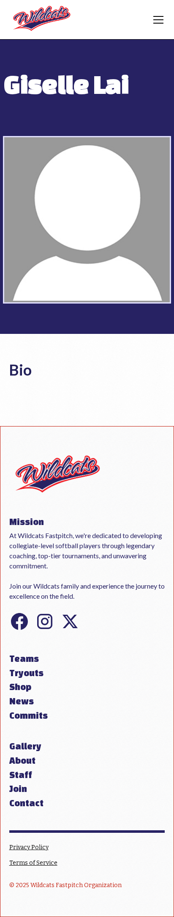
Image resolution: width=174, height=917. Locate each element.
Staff (20, 775)
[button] (156, 20)
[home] (42, 19)
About (22, 760)
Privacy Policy (29, 847)
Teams (24, 658)
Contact (26, 803)
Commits (28, 715)
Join (18, 789)
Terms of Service (33, 862)
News (21, 701)
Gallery (25, 746)
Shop (20, 687)
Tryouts (26, 673)
